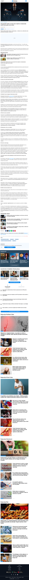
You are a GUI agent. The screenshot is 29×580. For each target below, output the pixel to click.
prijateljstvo (14, 240)
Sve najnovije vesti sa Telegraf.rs (14, 311)
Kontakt (23, 577)
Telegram (4, 234)
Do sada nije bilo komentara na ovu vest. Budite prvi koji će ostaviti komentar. (11, 245)
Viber (1, 234)
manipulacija (12, 239)
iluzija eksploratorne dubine (5, 239)
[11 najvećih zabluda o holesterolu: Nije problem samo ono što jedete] (6, 485)
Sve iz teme (14, 265)
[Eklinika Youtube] (17, 574)
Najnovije (7, 314)
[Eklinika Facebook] (11, 574)
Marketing (6, 577)
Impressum (9, 577)
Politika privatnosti (18, 577)
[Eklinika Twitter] (13, 574)
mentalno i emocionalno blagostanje (6, 240)
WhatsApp (25, 233)
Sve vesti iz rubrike (14, 282)
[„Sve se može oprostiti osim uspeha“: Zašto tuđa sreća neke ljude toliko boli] (5, 274)
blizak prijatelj (11, 158)
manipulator (16, 239)
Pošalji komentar (10, 247)
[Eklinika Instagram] (15, 574)
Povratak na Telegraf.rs (2, 1)
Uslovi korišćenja (26, 236)
